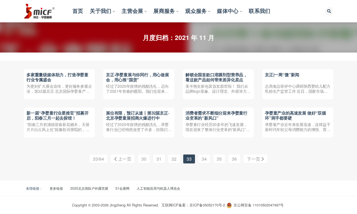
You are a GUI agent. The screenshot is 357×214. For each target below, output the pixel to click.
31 (158, 159)
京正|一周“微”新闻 (282, 75)
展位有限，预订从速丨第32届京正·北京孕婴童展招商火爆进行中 (137, 115)
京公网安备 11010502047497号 (258, 205)
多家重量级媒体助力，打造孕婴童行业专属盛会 (57, 77)
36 (234, 159)
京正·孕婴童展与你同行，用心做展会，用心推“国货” (137, 77)
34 (204, 159)
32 (174, 159)
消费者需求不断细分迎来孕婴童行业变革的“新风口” (216, 115)
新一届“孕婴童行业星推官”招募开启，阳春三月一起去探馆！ (57, 115)
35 (219, 159)
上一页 (124, 159)
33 (189, 159)
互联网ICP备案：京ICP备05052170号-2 (193, 205)
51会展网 (122, 188)
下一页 (254, 159)
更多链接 (56, 188)
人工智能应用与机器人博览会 (158, 188)
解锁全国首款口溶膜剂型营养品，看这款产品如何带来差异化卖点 (216, 77)
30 (143, 159)
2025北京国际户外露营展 (89, 188)
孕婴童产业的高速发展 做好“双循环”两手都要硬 (295, 115)
